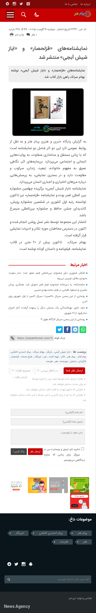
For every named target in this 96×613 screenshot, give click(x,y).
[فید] (28, 3)
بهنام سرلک (38, 352)
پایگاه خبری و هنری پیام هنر (49, 142)
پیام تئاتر (82, 357)
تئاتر (63, 357)
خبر (45, 357)
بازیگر (49, 352)
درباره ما (85, 4)
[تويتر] (21, 3)
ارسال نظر (35, 451)
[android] (31, 564)
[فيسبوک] (67, 329)
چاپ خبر (19, 35)
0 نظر (34, 35)
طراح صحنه (26, 357)
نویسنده (64, 362)
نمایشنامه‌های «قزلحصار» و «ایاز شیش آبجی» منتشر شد (48, 53)
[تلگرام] (7, 3)
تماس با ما (71, 4)
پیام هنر (71, 357)
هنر (56, 362)
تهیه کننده (54, 357)
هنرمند (49, 362)
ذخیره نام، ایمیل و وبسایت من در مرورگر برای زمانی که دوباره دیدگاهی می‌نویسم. (64, 454)
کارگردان (82, 362)
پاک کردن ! (19, 451)
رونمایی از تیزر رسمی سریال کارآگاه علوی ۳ (63, 319)
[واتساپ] (82, 329)
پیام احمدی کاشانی (21, 352)
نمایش (73, 362)
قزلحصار (15, 357)
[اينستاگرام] (14, 3)
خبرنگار (38, 357)
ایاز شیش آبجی (62, 352)
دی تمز (72, 598)
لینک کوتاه (59, 338)
